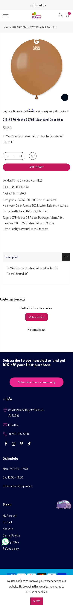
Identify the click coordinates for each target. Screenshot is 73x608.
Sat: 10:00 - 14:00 (13, 477)
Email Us (40, 5)
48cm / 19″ (56, 217)
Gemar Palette (11, 535)
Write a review (36, 317)
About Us (8, 529)
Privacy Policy (11, 542)
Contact (7, 522)
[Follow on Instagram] (14, 443)
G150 (23, 223)
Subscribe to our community (36, 382)
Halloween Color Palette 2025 (20, 205)
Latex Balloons (48, 205)
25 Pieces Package (37, 217)
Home (5, 27)
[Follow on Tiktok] (29, 443)
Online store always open (17, 486)
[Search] (60, 16)
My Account (9, 516)
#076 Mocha (17, 217)
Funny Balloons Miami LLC (27, 180)
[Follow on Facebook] (6, 443)
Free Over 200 (11, 223)
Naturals (63, 205)
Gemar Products (46, 200)
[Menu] (10, 15)
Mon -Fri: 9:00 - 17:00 (15, 469)
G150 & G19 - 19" (26, 200)
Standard (42, 211)
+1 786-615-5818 (19, 434)
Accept (36, 601)
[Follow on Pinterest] (22, 443)
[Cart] (67, 16)
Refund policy (11, 548)
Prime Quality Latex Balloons (19, 211)
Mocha (50, 223)
